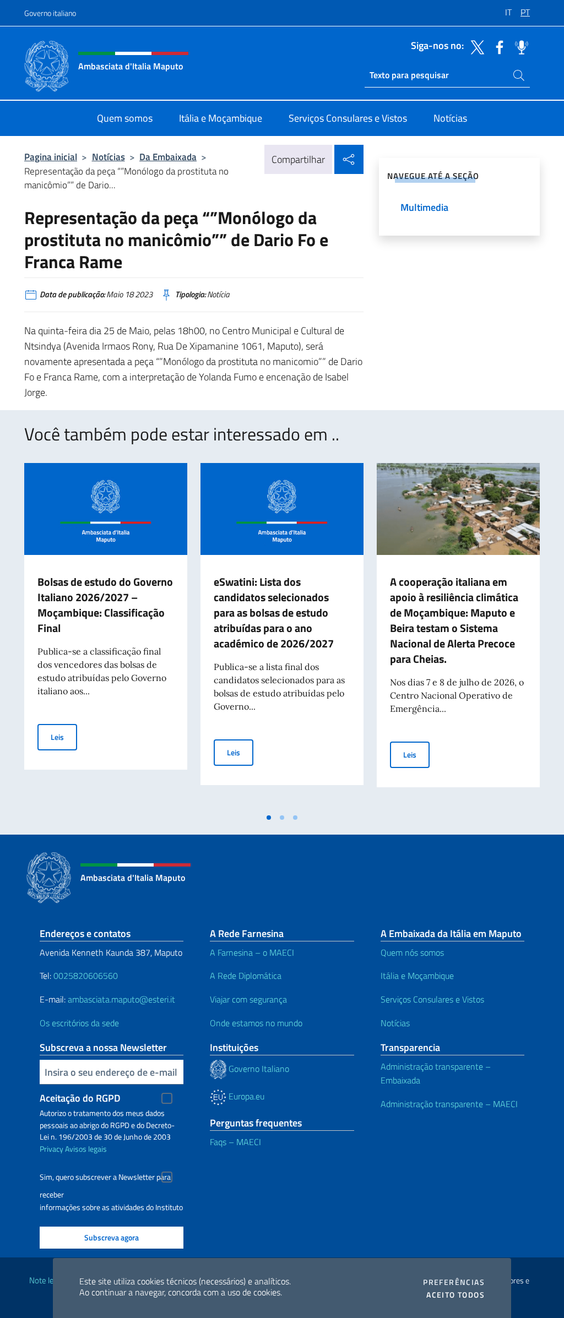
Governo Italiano (257, 1068)
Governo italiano (50, 13)
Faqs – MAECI (235, 1141)
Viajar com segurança (248, 999)
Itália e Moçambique (417, 975)
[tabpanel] (105, 635)
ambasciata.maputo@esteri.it (121, 999)
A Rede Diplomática (245, 975)
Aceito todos (455, 1295)
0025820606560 (85, 975)
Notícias (108, 157)
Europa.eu (245, 1096)
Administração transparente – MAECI (449, 1103)
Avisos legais (86, 1148)
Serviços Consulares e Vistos (432, 999)
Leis (64, 737)
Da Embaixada (168, 157)
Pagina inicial (50, 157)
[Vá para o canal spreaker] (519, 46)
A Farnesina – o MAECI (252, 952)
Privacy (51, 1148)
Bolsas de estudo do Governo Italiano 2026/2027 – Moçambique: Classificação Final (105, 604)
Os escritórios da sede (79, 1023)
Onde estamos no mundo (256, 1023)
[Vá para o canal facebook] (497, 46)
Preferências (454, 1282)
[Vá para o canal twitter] (475, 46)
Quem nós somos (412, 952)
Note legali (47, 1280)
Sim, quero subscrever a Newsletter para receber (105, 1178)
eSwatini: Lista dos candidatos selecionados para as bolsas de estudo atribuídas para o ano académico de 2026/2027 (274, 612)
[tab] (269, 817)
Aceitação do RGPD (80, 1098)
